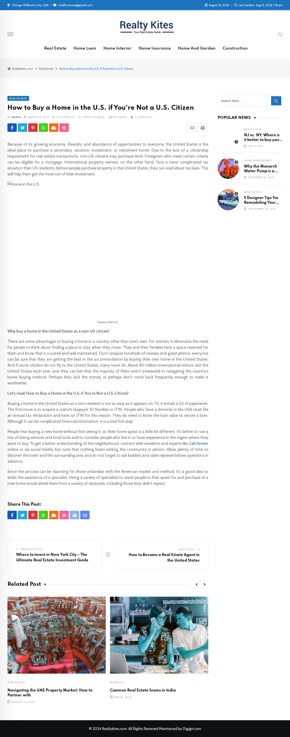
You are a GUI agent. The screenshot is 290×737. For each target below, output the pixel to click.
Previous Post (32, 549)
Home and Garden (196, 48)
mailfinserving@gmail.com (75, 5)
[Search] (280, 34)
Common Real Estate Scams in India (143, 690)
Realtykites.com (114, 729)
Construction (235, 48)
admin (16, 117)
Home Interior (117, 48)
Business (117, 682)
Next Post (187, 549)
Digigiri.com (192, 729)
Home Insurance (155, 48)
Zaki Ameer (198, 443)
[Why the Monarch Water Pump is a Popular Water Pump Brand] (228, 168)
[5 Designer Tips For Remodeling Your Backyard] (228, 199)
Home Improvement (258, 160)
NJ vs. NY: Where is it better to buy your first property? (262, 140)
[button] (196, 584)
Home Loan (84, 48)
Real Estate (55, 48)
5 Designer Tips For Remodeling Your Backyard (261, 202)
